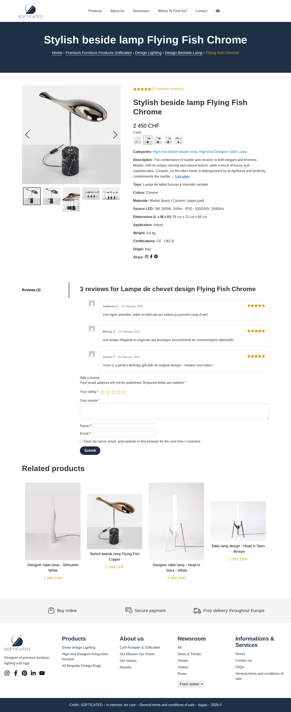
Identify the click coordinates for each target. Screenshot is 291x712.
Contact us (243, 660)
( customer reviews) (168, 89)
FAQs (239, 667)
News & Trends (189, 654)
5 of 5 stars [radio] (123, 392)
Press (182, 674)
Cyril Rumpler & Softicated (140, 647)
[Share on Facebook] (151, 257)
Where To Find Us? (172, 11)
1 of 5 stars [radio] (103, 392)
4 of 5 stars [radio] (118, 392)
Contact (201, 11)
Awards (125, 667)
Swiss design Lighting (78, 647)
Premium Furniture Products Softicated (99, 53)
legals (202, 705)
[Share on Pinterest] (156, 257)
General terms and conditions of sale (166, 705)
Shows (183, 660)
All (180, 647)
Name (85, 426)
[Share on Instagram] (147, 257)
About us (117, 11)
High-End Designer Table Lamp (223, 152)
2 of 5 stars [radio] (108, 392)
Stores (240, 654)
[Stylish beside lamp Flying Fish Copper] (158, 140)
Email (85, 433)
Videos (183, 667)
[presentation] (27, 135)
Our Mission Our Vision (137, 654)
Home (57, 53)
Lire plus (182, 176)
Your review (90, 400)
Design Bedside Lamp (183, 53)
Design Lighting (148, 53)
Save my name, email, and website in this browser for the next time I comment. (142, 441)
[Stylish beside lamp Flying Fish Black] (178, 140)
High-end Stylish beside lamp (175, 152)
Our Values (128, 660)
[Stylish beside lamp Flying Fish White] (137, 140)
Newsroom (141, 11)
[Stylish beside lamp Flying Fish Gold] (168, 140)
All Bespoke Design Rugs (81, 666)
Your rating (89, 391)
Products (95, 11)
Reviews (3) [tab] (31, 290)
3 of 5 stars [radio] (113, 392)
